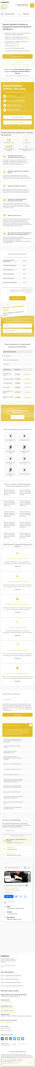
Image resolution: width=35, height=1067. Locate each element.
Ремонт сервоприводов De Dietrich (11, 975)
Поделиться (2, 1038)
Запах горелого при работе (8, 392)
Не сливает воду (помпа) (7, 374)
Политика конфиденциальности (17, 1051)
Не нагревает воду (7, 383)
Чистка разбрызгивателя (8, 269)
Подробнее (17, 566)
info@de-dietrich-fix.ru (7, 1007)
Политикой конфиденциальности (17, 835)
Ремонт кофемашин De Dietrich (10, 979)
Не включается (6, 387)
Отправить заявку (17, 122)
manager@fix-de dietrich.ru (8, 1012)
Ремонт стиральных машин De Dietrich (12, 986)
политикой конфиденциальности (24, 334)
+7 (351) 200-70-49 (22, 5)
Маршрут (10, 896)
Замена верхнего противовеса (9, 265)
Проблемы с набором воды (8, 397)
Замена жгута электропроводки (10, 282)
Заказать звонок (17, 417)
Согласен (30, 1062)
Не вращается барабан (8, 379)
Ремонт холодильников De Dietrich (11, 982)
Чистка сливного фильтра (8, 273)
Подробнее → (27, 374)
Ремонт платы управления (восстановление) (8, 261)
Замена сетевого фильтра (8, 278)
